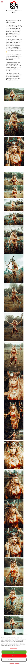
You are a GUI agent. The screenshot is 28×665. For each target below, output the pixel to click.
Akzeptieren (14, 651)
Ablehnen (14, 655)
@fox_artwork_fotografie (12, 26)
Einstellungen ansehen (14, 659)
